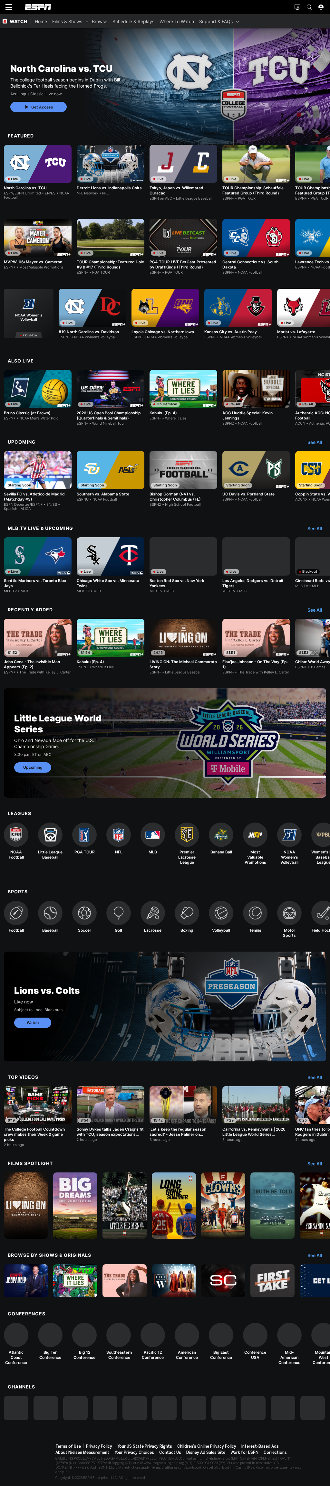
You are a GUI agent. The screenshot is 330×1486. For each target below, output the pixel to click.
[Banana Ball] (221, 839)
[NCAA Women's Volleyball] (28, 313)
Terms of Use (68, 1446)
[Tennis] (255, 917)
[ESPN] (16, 1408)
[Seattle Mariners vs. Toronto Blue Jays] (38, 565)
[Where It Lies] (75, 1280)
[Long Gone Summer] (174, 1205)
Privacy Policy (99, 1446)
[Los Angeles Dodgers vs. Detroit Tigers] (256, 565)
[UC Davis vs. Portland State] (256, 476)
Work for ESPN (244, 1452)
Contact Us (170, 1452)
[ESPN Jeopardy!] (26, 1280)
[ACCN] (223, 1408)
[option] (38, 172)
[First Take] (272, 1280)
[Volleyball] (221, 917)
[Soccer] (84, 917)
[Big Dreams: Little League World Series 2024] (75, 1205)
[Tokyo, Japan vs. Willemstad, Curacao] (183, 173)
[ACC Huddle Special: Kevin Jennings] (256, 398)
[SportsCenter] (223, 1280)
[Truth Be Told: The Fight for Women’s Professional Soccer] (272, 1205)
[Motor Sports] (289, 919)
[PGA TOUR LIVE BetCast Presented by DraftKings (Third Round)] (183, 247)
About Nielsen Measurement (82, 1452)
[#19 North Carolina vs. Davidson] (92, 314)
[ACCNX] (253, 1408)
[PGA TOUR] (84, 839)
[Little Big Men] (124, 1205)
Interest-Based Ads (260, 1446)
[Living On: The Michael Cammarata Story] (26, 1205)
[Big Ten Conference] (50, 1341)
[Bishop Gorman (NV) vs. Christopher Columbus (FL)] (183, 479)
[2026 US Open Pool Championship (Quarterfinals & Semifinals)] (110, 398)
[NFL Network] (105, 1408)
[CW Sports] (312, 1408)
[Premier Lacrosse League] (187, 844)
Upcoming (33, 767)
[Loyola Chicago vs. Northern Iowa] (165, 314)
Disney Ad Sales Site (205, 1452)
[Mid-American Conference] (289, 1344)
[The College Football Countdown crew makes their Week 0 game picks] (38, 1116)
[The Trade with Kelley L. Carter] (124, 1280)
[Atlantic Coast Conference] (16, 1344)
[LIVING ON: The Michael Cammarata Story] (183, 646)
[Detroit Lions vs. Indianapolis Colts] (110, 170)
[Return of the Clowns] (223, 1205)
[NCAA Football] (16, 841)
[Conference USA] (255, 1341)
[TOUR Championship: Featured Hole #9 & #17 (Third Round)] (110, 247)
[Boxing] (187, 917)
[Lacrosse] (153, 917)
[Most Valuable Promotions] (255, 844)
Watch (33, 1022)
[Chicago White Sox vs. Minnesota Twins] (110, 565)
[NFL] (118, 839)
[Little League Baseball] (50, 841)
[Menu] (8, 7)
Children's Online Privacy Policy (206, 1446)
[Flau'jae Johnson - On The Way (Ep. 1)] (256, 646)
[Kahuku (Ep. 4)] (183, 395)
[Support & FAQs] (237, 21)
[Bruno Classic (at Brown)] (38, 395)
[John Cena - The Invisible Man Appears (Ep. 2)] (38, 646)
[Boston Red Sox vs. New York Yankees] (183, 565)
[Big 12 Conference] (84, 1341)
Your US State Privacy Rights (144, 1446)
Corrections (275, 1452)
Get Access (42, 107)
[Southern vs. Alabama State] (110, 476)
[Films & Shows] (87, 21)
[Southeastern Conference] (118, 1341)
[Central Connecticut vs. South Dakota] (256, 247)
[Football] (16, 917)
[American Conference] (187, 1341)
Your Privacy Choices (134, 1452)
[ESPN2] (46, 1408)
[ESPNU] (134, 1408)
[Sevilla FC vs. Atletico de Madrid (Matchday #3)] (38, 481)
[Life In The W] (174, 1280)
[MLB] (153, 839)
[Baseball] (50, 917)
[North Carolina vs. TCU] (38, 172)
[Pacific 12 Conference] (153, 1341)
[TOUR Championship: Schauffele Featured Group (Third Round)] (256, 173)
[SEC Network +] (194, 1408)
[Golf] (118, 917)
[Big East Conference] (221, 1341)
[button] (309, 7)
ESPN (38, 7)
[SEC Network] (164, 1408)
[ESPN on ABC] (75, 1408)
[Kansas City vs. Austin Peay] (238, 314)
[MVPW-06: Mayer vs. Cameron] (38, 244)
